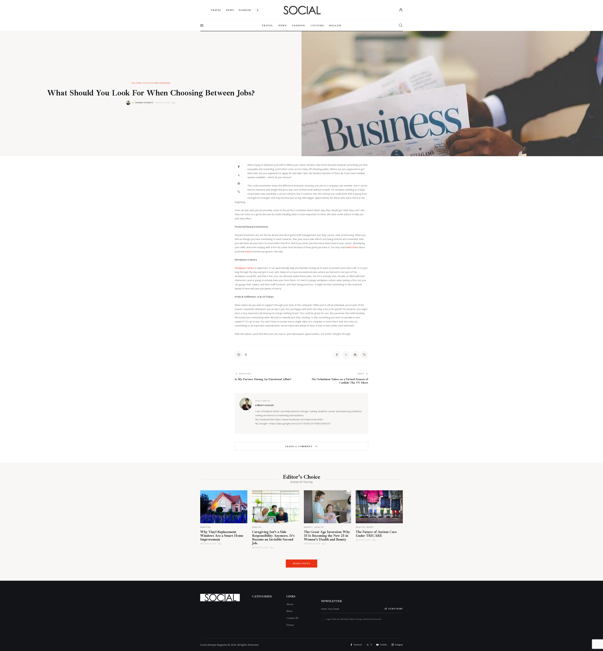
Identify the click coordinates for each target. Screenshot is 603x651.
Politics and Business (156, 83)
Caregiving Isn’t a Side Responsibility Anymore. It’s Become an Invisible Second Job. (273, 537)
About (289, 604)
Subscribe (395, 609)
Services (205, 527)
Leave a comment (299, 446)
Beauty (308, 527)
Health (256, 527)
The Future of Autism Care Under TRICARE (376, 534)
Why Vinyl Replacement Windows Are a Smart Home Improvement (221, 535)
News (369, 527)
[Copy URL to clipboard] (239, 192)
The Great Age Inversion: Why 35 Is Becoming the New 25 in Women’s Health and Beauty (327, 535)
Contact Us (292, 618)
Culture (136, 83)
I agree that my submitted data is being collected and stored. (354, 619)
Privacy (290, 625)
